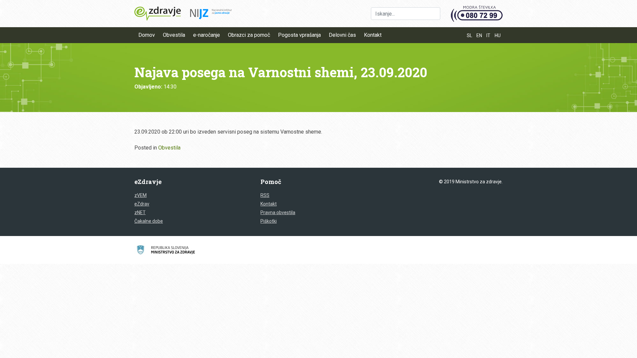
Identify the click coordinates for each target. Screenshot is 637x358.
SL (469, 35)
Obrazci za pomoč (249, 35)
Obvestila (174, 35)
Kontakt (373, 35)
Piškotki (268, 221)
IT (488, 35)
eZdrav (141, 204)
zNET (140, 212)
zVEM (140, 195)
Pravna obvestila (277, 212)
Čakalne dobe (148, 221)
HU (498, 35)
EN (479, 35)
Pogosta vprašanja (299, 35)
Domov (146, 35)
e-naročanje (206, 35)
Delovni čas (342, 35)
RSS (264, 195)
